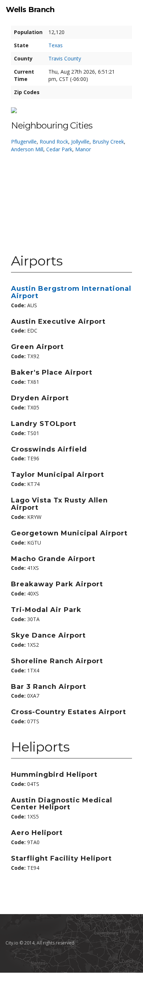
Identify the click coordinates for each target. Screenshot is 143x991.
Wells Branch (30, 9)
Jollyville (80, 141)
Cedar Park (59, 149)
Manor (83, 149)
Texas (55, 45)
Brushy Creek (108, 141)
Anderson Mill (27, 149)
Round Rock (54, 141)
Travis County (64, 58)
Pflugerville (24, 141)
